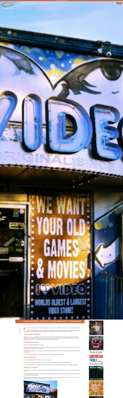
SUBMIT (61, 204)
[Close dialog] (71, 192)
